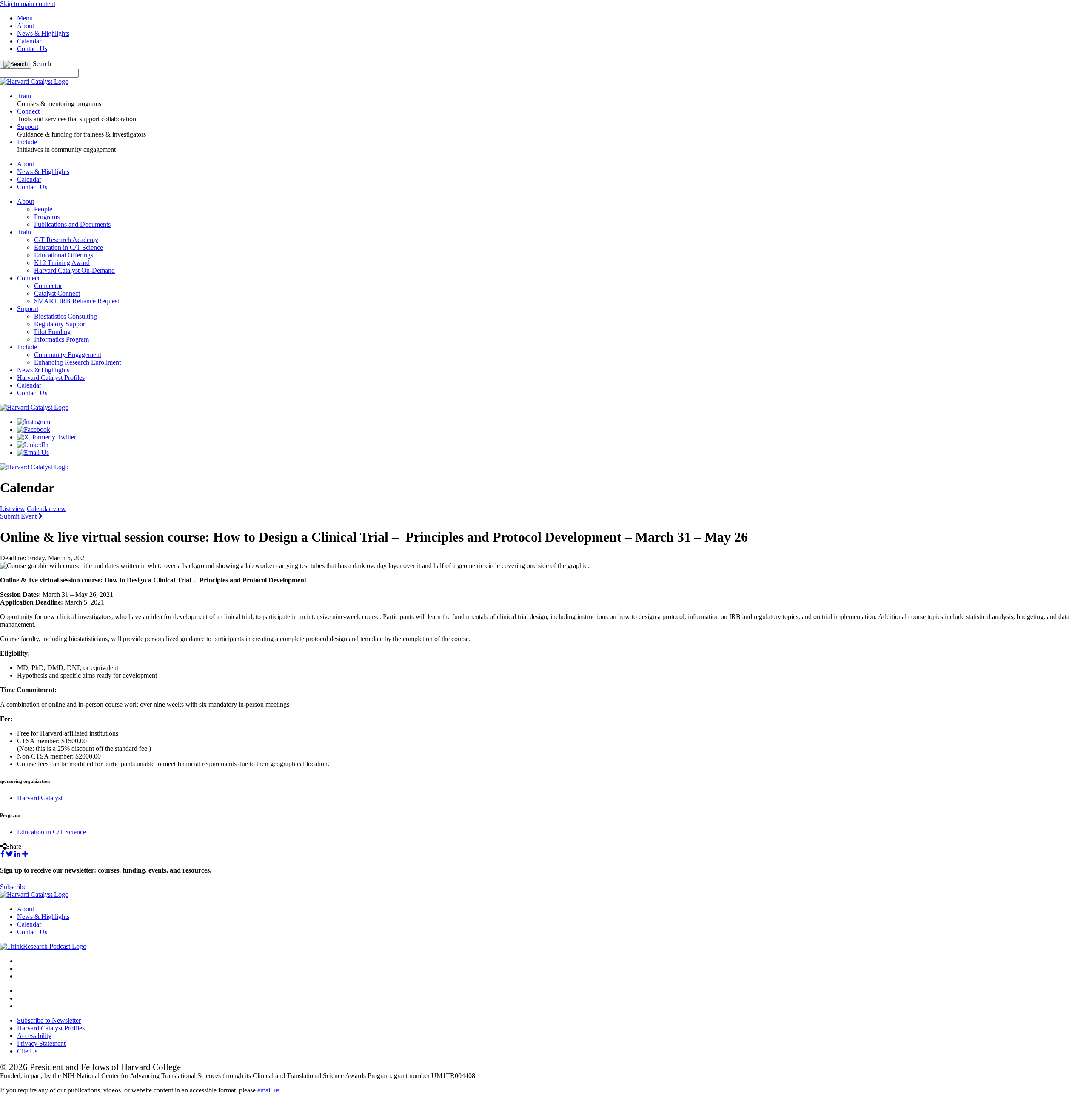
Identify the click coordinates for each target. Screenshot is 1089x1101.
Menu (25, 18)
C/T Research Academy (66, 239)
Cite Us (27, 1051)
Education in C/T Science (68, 247)
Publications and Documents (72, 224)
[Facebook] (33, 429)
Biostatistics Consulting (65, 316)
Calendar (29, 41)
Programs (47, 216)
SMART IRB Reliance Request (76, 301)
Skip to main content (27, 3)
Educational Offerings (63, 255)
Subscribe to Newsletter (49, 1020)
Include (27, 347)
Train (24, 232)
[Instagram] (33, 421)
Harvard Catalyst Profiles (51, 377)
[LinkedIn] (32, 444)
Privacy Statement (41, 1043)
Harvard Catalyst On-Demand (74, 270)
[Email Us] (33, 452)
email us (268, 1090)
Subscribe (13, 886)
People (43, 209)
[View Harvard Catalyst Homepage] (34, 81)
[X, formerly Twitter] (46, 437)
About (25, 25)
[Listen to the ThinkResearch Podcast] (43, 946)
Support (27, 308)
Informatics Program (61, 339)
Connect (28, 278)
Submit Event (19, 516)
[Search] (15, 64)
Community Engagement (67, 354)
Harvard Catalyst (40, 798)
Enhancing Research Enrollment (77, 362)
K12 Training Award (62, 262)
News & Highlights (43, 33)
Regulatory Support (60, 324)
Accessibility (34, 1035)
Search (42, 63)
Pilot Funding (52, 331)
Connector (48, 285)
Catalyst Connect (57, 293)
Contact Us (32, 48)
